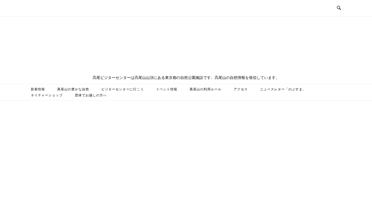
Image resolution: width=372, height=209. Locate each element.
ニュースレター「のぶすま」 (283, 89)
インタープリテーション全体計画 (216, 95)
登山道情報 (128, 95)
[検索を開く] (339, 8)
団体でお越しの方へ (91, 95)
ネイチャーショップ (47, 95)
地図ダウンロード (163, 95)
